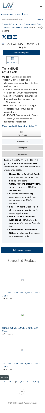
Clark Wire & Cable (19, 27)
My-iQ (26, 14)
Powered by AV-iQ (33, 382)
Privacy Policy (20, 382)
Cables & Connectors (12, 24)
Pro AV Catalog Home (10, 14)
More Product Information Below (18, 125)
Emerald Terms (9, 382)
